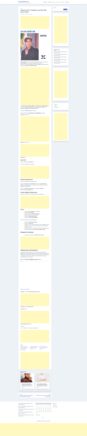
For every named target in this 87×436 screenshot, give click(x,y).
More (63, 2)
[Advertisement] (35, 22)
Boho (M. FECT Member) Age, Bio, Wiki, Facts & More (27, 384)
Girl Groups (45, 2)
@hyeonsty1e (27, 114)
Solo (60, 2)
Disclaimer (54, 405)
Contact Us (67, 2)
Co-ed (57, 2)
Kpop (21, 8)
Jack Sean (30, 14)
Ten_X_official (26, 289)
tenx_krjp (27, 291)
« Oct (43, 417)
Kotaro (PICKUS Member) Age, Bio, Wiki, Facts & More (42, 384)
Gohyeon (22, 64)
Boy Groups (50, 2)
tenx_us (26, 306)
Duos (54, 2)
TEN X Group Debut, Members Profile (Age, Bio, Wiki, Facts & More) (25, 347)
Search (55, 7)
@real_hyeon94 (26, 142)
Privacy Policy (56, 107)
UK (25, 64)
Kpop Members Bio (23, 1)
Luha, (40, 63)
